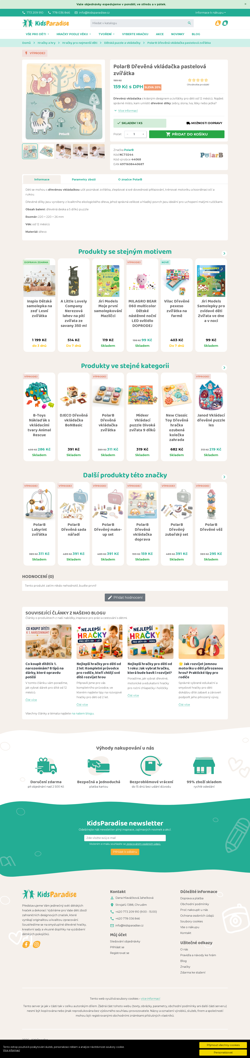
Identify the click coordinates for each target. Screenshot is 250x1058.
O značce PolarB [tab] (130, 179)
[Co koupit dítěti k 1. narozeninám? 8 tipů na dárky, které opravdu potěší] (48, 641)
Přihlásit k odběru (125, 851)
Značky (185, 966)
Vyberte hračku (135, 34)
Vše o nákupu (189, 927)
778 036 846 (61, 12)
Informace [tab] (41, 179)
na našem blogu (83, 713)
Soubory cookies (191, 921)
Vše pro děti (36, 34)
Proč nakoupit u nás (194, 910)
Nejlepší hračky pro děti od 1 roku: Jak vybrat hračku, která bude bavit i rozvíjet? (150, 668)
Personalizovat (223, 1052)
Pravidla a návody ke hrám (198, 955)
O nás (184, 949)
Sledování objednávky (125, 941)
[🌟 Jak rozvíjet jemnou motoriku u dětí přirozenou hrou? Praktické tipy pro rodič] (201, 641)
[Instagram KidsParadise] (36, 944)
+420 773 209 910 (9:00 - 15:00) (136, 911)
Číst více (31, 700)
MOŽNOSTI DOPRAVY (204, 123)
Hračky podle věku (73, 34)
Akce (160, 34)
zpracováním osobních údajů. (143, 843)
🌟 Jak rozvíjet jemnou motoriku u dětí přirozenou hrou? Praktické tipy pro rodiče (201, 670)
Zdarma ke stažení (192, 972)
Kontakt (185, 933)
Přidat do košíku (187, 134)
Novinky (177, 34)
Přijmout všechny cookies (223, 1045)
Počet (117, 134)
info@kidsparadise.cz (94, 12)
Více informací (11, 1050)
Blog (196, 34)
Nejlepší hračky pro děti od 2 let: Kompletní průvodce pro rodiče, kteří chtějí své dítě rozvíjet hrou (99, 670)
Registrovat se (119, 953)
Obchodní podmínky (194, 904)
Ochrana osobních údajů (197, 915)
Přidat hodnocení (125, 597)
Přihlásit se (117, 947)
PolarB (129, 150)
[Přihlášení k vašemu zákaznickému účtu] (218, 23)
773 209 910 (35, 12)
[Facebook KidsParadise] (26, 944)
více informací (150, 998)
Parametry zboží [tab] (84, 179)
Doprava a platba (191, 898)
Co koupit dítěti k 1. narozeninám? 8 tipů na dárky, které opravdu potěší (45, 670)
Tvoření (105, 34)
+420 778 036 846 (127, 918)
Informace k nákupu (209, 12)
